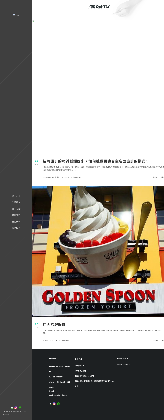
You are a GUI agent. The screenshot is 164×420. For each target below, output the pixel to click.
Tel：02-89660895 (56, 377)
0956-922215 (60, 382)
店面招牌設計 (54, 324)
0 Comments (76, 177)
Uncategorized (48, 177)
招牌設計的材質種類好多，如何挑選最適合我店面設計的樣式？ (96, 161)
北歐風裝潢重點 (80, 371)
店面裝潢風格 (79, 366)
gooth (66, 177)
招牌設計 (58, 177)
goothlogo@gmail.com (58, 395)
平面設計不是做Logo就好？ (84, 376)
